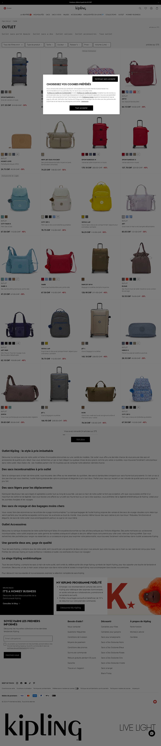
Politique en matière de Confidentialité (59, 93)
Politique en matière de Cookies (87, 93)
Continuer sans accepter (105, 79)
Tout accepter (81, 108)
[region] (81, 94)
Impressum (84, 101)
